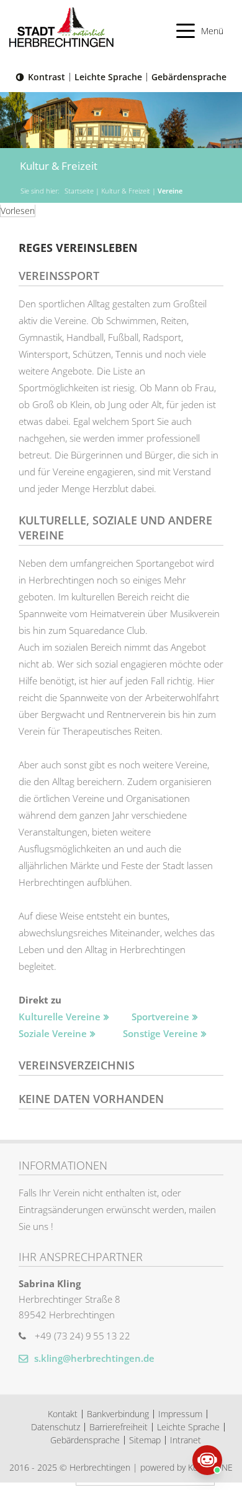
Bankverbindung (118, 1414)
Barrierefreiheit (118, 1427)
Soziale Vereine (53, 1033)
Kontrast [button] (46, 77)
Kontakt (63, 1414)
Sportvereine (160, 1016)
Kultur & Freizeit (125, 191)
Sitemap (145, 1440)
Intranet (185, 1440)
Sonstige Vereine (160, 1033)
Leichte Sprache (108, 77)
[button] (200, 30)
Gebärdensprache (188, 77)
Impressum (180, 1414)
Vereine (170, 191)
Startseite (79, 191)
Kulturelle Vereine (60, 1016)
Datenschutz (55, 1427)
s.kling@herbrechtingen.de (93, 1358)
